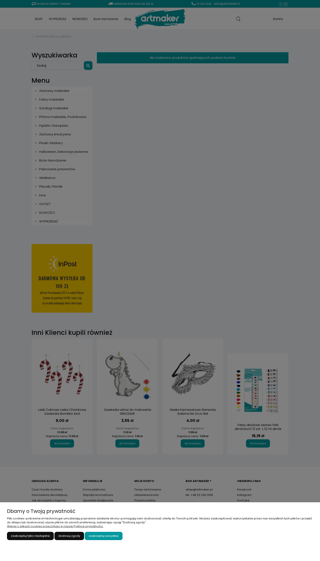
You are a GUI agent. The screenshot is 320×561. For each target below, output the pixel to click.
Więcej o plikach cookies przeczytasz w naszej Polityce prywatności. (55, 526)
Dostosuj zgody (69, 536)
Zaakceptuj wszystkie (104, 536)
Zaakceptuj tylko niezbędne (30, 536)
